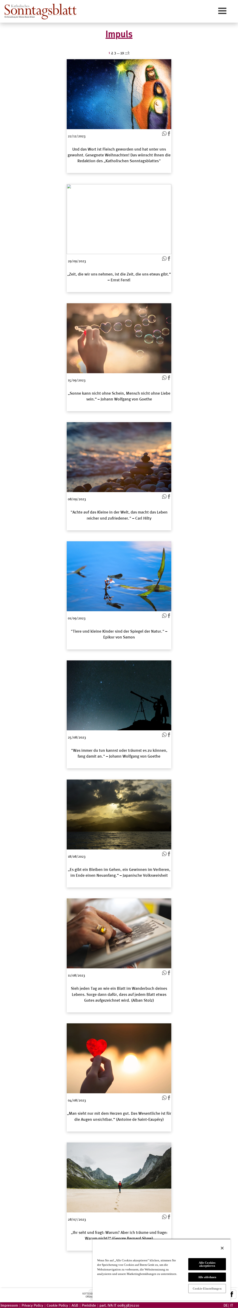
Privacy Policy (32, 1305)
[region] (162, 1270)
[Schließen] (222, 1248)
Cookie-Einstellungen (207, 1288)
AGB (75, 1305)
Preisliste (89, 1305)
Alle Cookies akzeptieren (207, 1264)
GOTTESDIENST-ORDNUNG (91, 1295)
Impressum (9, 1305)
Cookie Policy (57, 1305)
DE (226, 1305)
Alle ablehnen (207, 1277)
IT (231, 1305)
